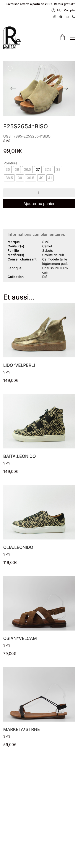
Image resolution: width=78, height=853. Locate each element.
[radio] (7, 169)
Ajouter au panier (39, 203)
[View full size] (10, 68)
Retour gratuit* (64, 4)
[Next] (64, 88)
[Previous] (13, 88)
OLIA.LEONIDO (18, 547)
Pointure (10, 163)
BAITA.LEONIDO (19, 456)
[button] (72, 38)
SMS (6, 141)
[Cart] (62, 37)
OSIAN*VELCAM (20, 638)
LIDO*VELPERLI (19, 365)
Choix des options (17, 372)
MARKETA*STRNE (21, 729)
